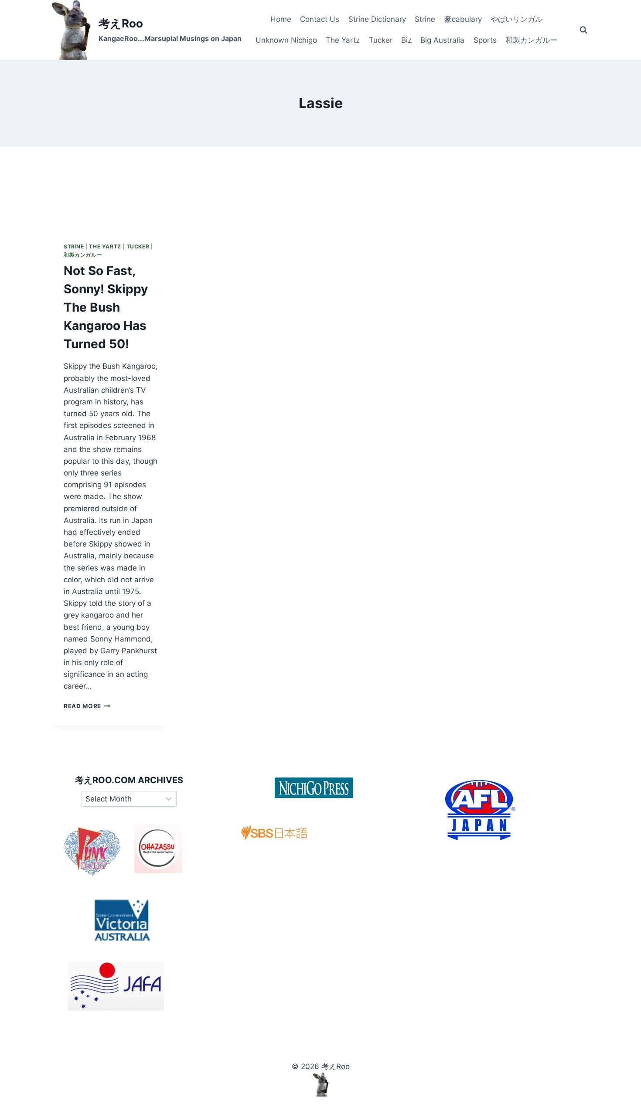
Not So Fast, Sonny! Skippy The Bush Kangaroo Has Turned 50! (106, 307)
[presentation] (111, 187)
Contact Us (319, 19)
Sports (485, 40)
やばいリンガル (516, 19)
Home (280, 19)
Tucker (380, 40)
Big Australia (442, 40)
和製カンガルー (531, 40)
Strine (425, 19)
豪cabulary (463, 19)
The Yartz (343, 40)
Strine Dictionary (377, 19)
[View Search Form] (583, 30)
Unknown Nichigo (286, 40)
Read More (87, 706)
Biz (406, 40)
